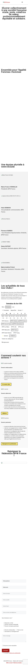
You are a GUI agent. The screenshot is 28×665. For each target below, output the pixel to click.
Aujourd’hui (13, 310)
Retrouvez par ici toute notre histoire (12, 115)
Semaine (8, 307)
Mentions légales (17, 662)
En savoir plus (6, 384)
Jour (13, 307)
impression (5, 343)
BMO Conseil (9, 662)
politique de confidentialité (14, 653)
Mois (3, 307)
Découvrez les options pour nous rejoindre (11, 156)
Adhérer (4, 413)
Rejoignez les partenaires (9, 443)
